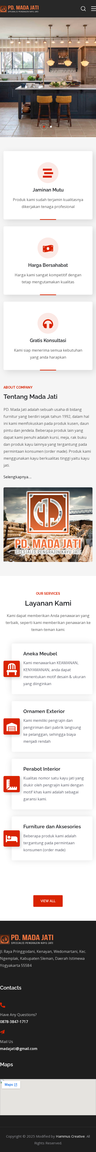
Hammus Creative (70, 1136)
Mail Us (6, 1041)
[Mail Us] (2, 1032)
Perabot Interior (41, 769)
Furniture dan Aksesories (52, 826)
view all (48, 901)
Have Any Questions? (18, 1014)
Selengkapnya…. (17, 476)
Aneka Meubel (40, 654)
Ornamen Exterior (44, 711)
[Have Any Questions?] (2, 1005)
